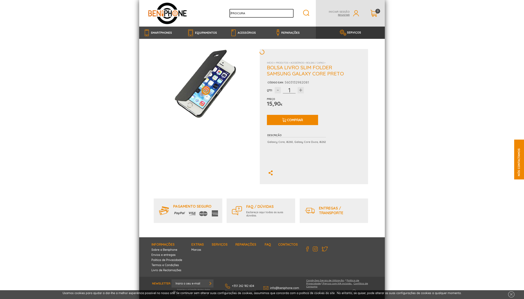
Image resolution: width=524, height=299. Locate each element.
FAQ (268, 244)
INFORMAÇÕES (163, 244)
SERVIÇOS (354, 32)
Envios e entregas (163, 255)
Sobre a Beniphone (164, 250)
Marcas (196, 250)
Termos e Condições (165, 265)
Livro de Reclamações (166, 270)
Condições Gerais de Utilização (325, 280)
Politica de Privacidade (166, 260)
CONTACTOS (288, 244)
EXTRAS (197, 244)
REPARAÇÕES (245, 244)
